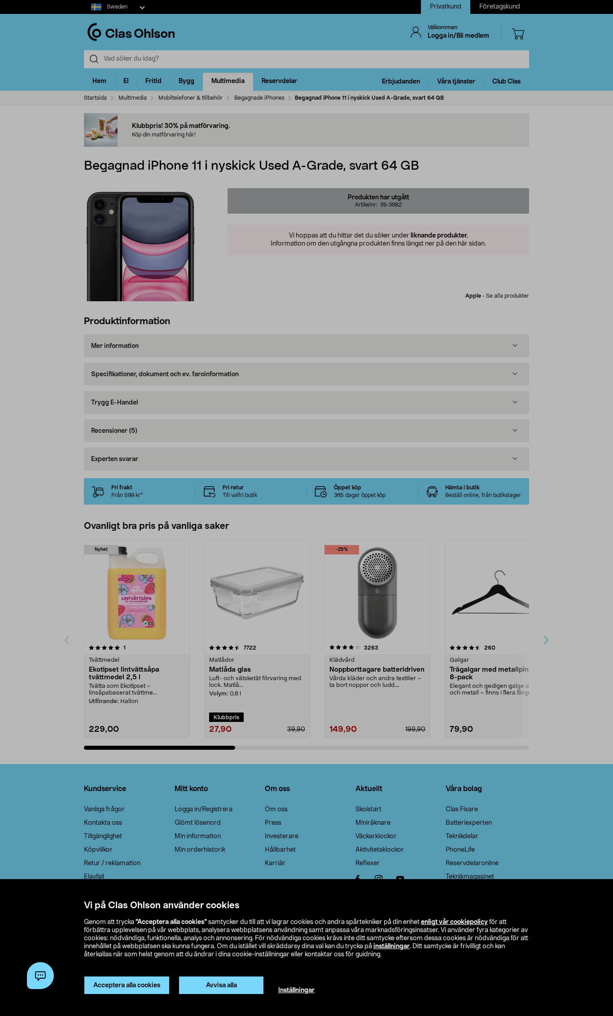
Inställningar (296, 990)
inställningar (391, 946)
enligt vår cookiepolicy (454, 922)
